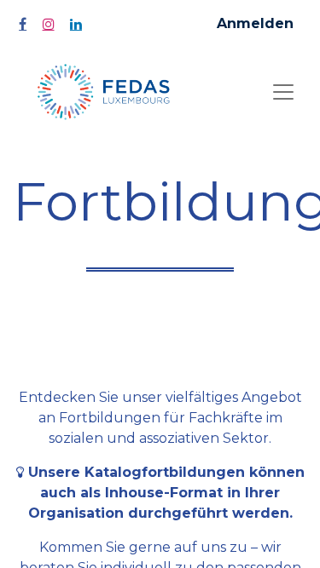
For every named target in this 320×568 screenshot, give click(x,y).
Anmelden (255, 23)
